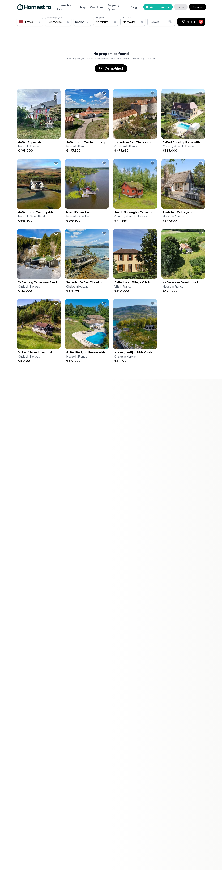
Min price (100, 17)
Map (83, 7)
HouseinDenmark (174, 216)
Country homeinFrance (178, 146)
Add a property (159, 6)
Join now (197, 6)
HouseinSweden (77, 216)
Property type (54, 17)
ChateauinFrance (126, 146)
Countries (96, 7)
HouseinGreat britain (32, 216)
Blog (134, 7)
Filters (194, 21)
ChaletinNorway (29, 286)
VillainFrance (123, 286)
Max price (127, 17)
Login (181, 6)
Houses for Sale (64, 7)
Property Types (113, 7)
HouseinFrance (28, 146)
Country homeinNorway (130, 216)
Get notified (114, 68)
